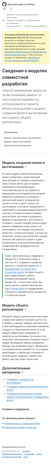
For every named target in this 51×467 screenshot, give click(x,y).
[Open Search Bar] (4, 9)
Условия (26, 451)
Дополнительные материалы (16, 370)
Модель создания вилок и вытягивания (23, 165)
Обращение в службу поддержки (20, 427)
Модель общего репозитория (15, 307)
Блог (26, 457)
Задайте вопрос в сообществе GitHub (22, 423)
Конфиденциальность (12, 454)
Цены (39, 454)
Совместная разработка (35, 26)
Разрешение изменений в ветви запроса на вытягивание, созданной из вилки (28, 397)
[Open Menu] (11, 9)
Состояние (29, 454)
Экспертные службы (11, 457)
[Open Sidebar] (3, 20)
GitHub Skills (17, 288)
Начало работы (14, 26)
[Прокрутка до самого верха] (45, 461)
